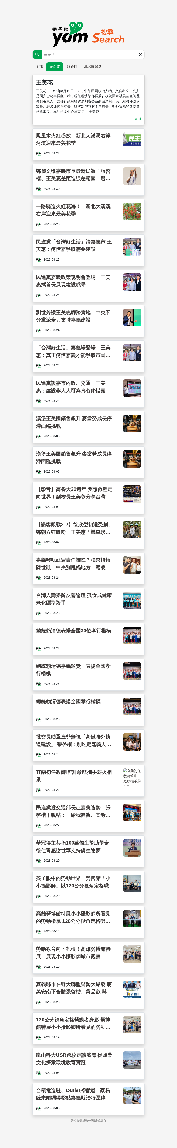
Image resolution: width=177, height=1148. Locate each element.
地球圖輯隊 (92, 66)
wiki (138, 118)
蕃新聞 (55, 66)
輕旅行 (72, 66)
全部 (39, 66)
